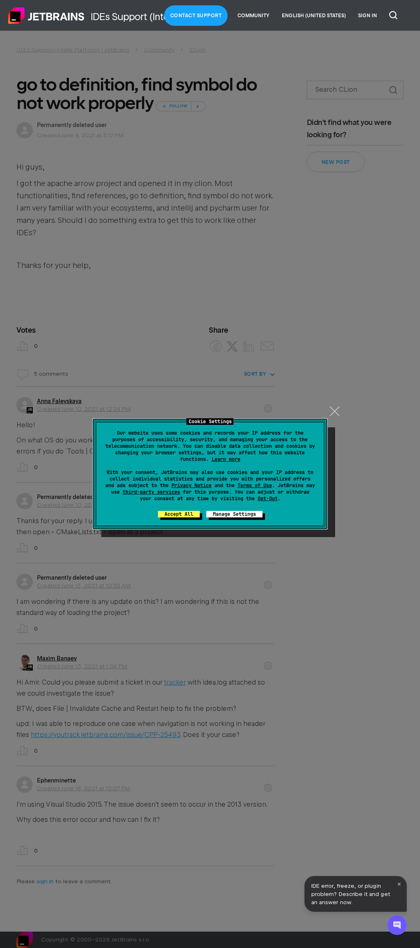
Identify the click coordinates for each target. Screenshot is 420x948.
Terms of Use (254, 485)
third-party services (151, 492)
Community (253, 15)
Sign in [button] (367, 15)
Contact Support (196, 15)
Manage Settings (234, 514)
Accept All (178, 514)
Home (46, 15)
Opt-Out (268, 498)
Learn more (226, 459)
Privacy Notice (191, 485)
